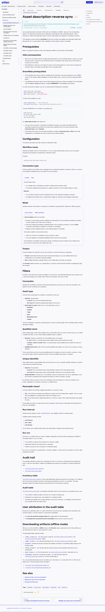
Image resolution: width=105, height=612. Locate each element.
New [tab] (32, 177)
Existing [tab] (27, 177)
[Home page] (24, 10)
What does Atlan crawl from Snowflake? (35, 577)
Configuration (89, 13)
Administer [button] (49, 6)
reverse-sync (37, 587)
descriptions (46, 587)
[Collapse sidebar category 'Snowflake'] (19, 9)
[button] (11, 12)
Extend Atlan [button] (57, 6)
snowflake (29, 587)
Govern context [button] (32, 6)
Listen (36, 27)
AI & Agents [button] (41, 6)
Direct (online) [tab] (28, 212)
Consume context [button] (21, 6)
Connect (80, 27)
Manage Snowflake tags (31, 582)
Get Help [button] (89, 2)
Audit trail (88, 17)
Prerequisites (89, 11)
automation (53, 587)
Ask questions (44, 27)
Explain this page (28, 27)
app (59, 587)
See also (88, 23)
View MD (73, 27)
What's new (98, 2)
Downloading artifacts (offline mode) (94, 21)
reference (64, 587)
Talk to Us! (29, 608)
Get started (4, 6)
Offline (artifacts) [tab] (39, 212)
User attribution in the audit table (93, 19)
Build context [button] (11, 6)
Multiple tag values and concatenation (35, 579)
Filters (87, 15)
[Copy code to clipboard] (81, 91)
